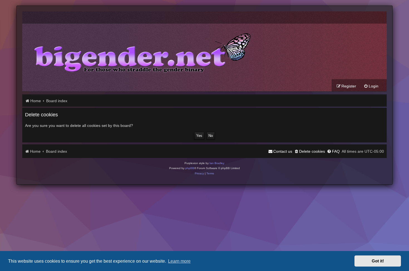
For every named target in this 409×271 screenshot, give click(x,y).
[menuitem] (371, 86)
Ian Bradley (217, 163)
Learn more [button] (179, 261)
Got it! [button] (378, 261)
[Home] (138, 51)
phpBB (189, 168)
